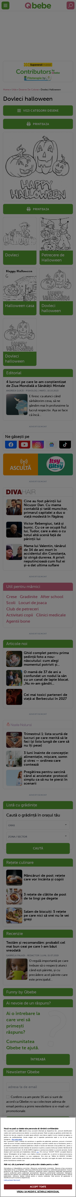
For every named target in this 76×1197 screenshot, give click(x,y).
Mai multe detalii (17, 1139)
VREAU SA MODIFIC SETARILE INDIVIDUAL (38, 1191)
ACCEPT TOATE (38, 1187)
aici (38, 1152)
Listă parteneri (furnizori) (12, 1180)
